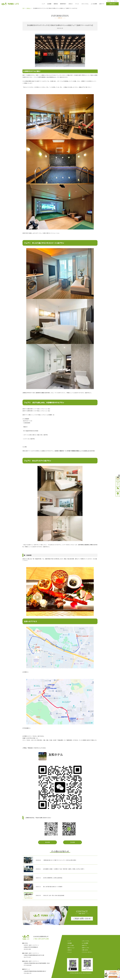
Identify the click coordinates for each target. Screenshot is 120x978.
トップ (43, 4)
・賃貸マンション (71, 947)
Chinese (115, 1)
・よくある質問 (84, 943)
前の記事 (47, 842)
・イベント (69, 952)
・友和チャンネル (85, 947)
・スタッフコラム (85, 941)
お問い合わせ (112, 4)
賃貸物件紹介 (63, 4)
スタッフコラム (84, 4)
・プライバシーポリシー (86, 952)
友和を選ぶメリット (117, 480)
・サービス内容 (70, 945)
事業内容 (56, 4)
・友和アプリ (84, 945)
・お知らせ (69, 950)
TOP (23, 8)
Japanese (109, 1)
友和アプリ (101, 4)
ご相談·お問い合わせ (82, 918)
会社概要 (49, 4)
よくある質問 (94, 4)
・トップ (69, 941)
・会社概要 (69, 943)
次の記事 (72, 842)
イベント (77, 4)
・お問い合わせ (84, 950)
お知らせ (71, 4)
